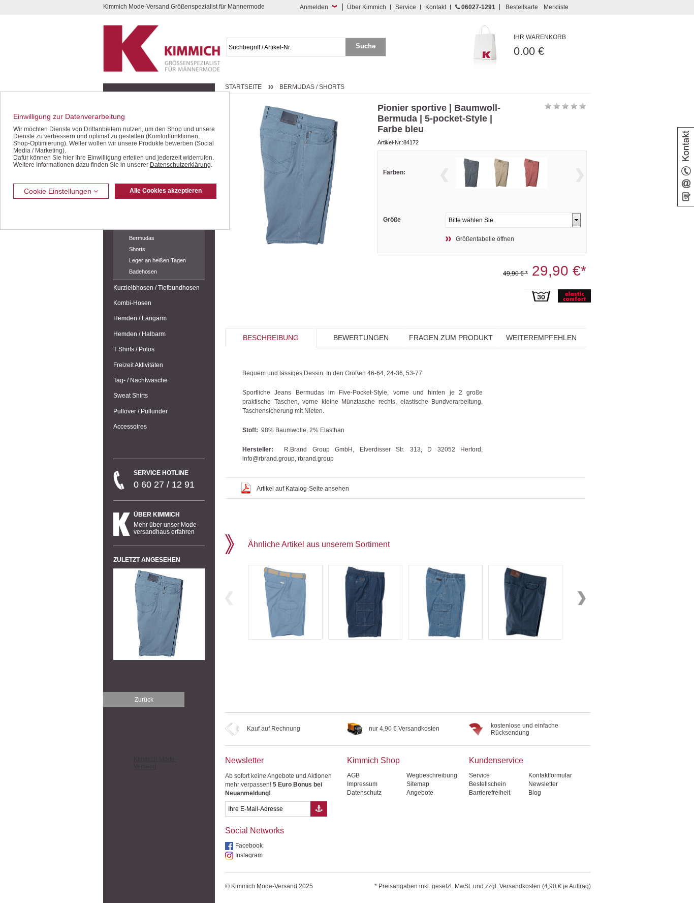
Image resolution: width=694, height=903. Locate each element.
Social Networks (254, 830)
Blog (534, 792)
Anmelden (314, 7)
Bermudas (141, 238)
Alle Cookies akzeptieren (166, 190)
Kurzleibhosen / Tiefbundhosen (156, 287)
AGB (353, 775)
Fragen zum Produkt (451, 338)
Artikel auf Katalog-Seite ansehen (303, 488)
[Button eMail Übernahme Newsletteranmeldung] (318, 809)
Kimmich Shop (373, 760)
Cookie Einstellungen (58, 191)
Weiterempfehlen (541, 338)
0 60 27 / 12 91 (164, 479)
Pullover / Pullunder (140, 411)
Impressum (362, 784)
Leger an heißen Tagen (157, 260)
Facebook (249, 845)
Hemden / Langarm (140, 318)
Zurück (144, 699)
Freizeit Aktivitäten (138, 365)
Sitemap (417, 784)
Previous (444, 175)
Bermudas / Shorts (311, 87)
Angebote (419, 792)
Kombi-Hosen (132, 303)
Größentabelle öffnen (485, 239)
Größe (392, 219)
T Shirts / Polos (133, 349)
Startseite (243, 87)
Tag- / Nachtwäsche (140, 380)
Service (405, 7)
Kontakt (435, 7)
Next (580, 175)
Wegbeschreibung (431, 775)
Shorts (137, 249)
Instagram (249, 855)
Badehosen (143, 271)
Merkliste (556, 7)
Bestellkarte (522, 7)
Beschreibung (271, 338)
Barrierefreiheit (489, 792)
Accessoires (130, 426)
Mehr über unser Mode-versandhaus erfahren (166, 523)
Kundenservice (496, 760)
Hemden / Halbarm (139, 334)
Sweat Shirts (130, 395)
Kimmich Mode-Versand (155, 763)
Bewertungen (361, 338)
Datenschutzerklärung (180, 164)
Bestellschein (487, 784)
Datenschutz (364, 792)
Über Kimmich (366, 7)
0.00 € (540, 45)
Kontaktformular (550, 775)
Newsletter (244, 760)
